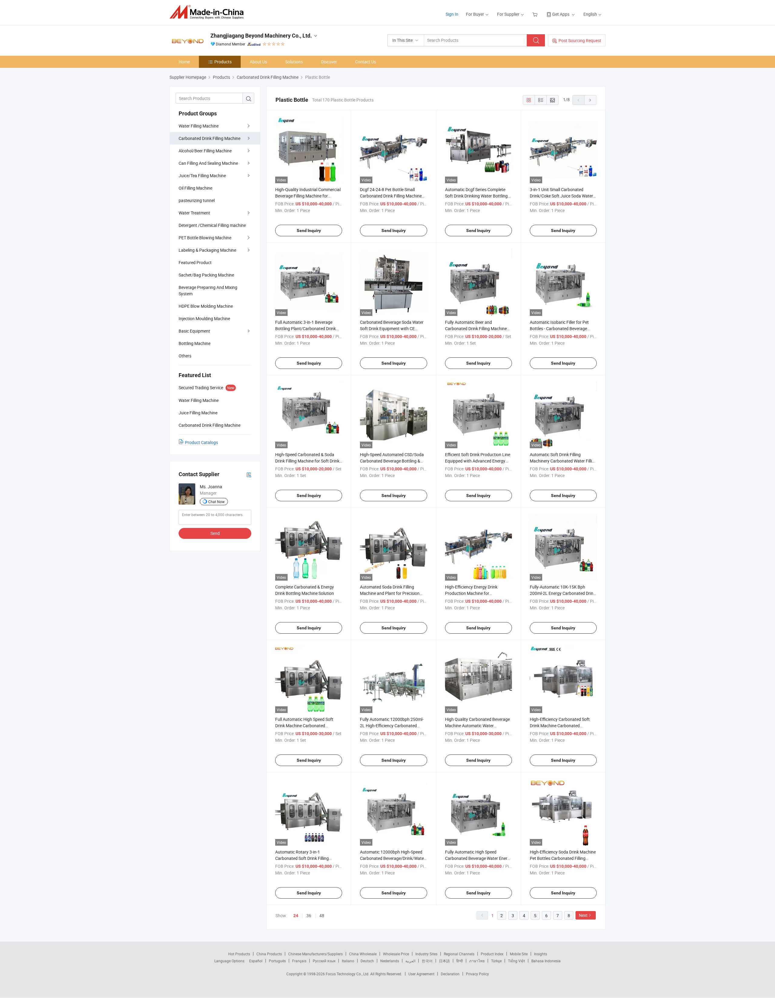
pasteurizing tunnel (197, 200)
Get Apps (560, 14)
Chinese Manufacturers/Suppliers (315, 953)
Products (223, 62)
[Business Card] (248, 474)
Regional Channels (459, 953)
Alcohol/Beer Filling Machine (205, 151)
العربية (410, 960)
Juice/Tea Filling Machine (202, 175)
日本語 (444, 960)
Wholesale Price (396, 953)
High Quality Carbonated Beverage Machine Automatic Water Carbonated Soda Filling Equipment (478, 725)
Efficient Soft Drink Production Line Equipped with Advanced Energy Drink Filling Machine (477, 461)
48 (321, 915)
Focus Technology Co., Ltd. (348, 973)
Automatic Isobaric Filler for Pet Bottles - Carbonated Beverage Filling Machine (559, 328)
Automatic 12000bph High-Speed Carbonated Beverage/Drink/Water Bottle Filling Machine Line (392, 858)
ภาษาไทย (477, 960)
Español (255, 960)
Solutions (294, 62)
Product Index (492, 953)
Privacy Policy (477, 973)
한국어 (427, 960)
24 (295, 915)
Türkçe (496, 960)
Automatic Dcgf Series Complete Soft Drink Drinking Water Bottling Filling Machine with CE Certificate (476, 196)
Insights (540, 953)
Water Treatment (194, 213)
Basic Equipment (194, 331)
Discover (329, 62)
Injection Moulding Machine (204, 318)
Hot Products (239, 953)
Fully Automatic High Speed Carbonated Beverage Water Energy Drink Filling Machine (478, 858)
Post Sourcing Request (580, 40)
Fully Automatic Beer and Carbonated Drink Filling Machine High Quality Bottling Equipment (476, 328)
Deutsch (367, 960)
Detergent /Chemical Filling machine (212, 225)
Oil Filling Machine (195, 188)
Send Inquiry (309, 230)
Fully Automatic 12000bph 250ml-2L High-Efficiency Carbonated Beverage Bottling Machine (392, 725)
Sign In (452, 14)
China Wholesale (363, 953)
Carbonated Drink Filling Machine (209, 138)
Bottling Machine (194, 343)
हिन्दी (459, 960)
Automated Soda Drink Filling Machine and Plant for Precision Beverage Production (390, 593)
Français (299, 960)
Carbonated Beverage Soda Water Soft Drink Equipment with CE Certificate (392, 328)
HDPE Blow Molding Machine (206, 306)
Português (277, 960)
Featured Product (195, 262)
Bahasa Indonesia (546, 960)
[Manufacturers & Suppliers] (208, 12)
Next (583, 915)
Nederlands (389, 960)
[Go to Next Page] (590, 99)
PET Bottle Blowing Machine (205, 237)
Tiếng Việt (516, 960)
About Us (258, 62)
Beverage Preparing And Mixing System (208, 290)
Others (185, 356)
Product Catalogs (201, 442)
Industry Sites (426, 953)
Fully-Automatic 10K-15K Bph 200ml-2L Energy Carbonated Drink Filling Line (562, 593)
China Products (269, 953)
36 (308, 915)
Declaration (450, 973)
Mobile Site (519, 953)
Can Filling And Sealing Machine (208, 163)
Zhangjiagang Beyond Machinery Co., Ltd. (261, 35)
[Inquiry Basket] (536, 14)
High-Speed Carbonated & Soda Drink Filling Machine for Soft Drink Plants (307, 461)
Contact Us (365, 62)
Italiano (348, 960)
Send (215, 533)
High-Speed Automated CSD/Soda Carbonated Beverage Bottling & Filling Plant (392, 461)
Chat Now (216, 501)
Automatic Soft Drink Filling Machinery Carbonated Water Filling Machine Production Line (563, 461)
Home (184, 62)
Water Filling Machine (199, 126)
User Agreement (421, 973)
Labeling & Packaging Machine (207, 250)
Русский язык (324, 960)
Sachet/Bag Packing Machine (206, 275)
